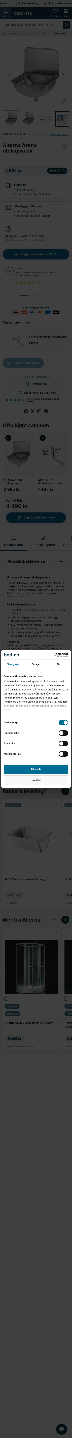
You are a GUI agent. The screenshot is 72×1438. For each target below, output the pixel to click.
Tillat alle (36, 769)
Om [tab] (59, 664)
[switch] (63, 733)
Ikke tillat (36, 780)
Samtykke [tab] (13, 664)
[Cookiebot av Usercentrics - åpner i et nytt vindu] (53, 655)
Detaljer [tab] (36, 664)
